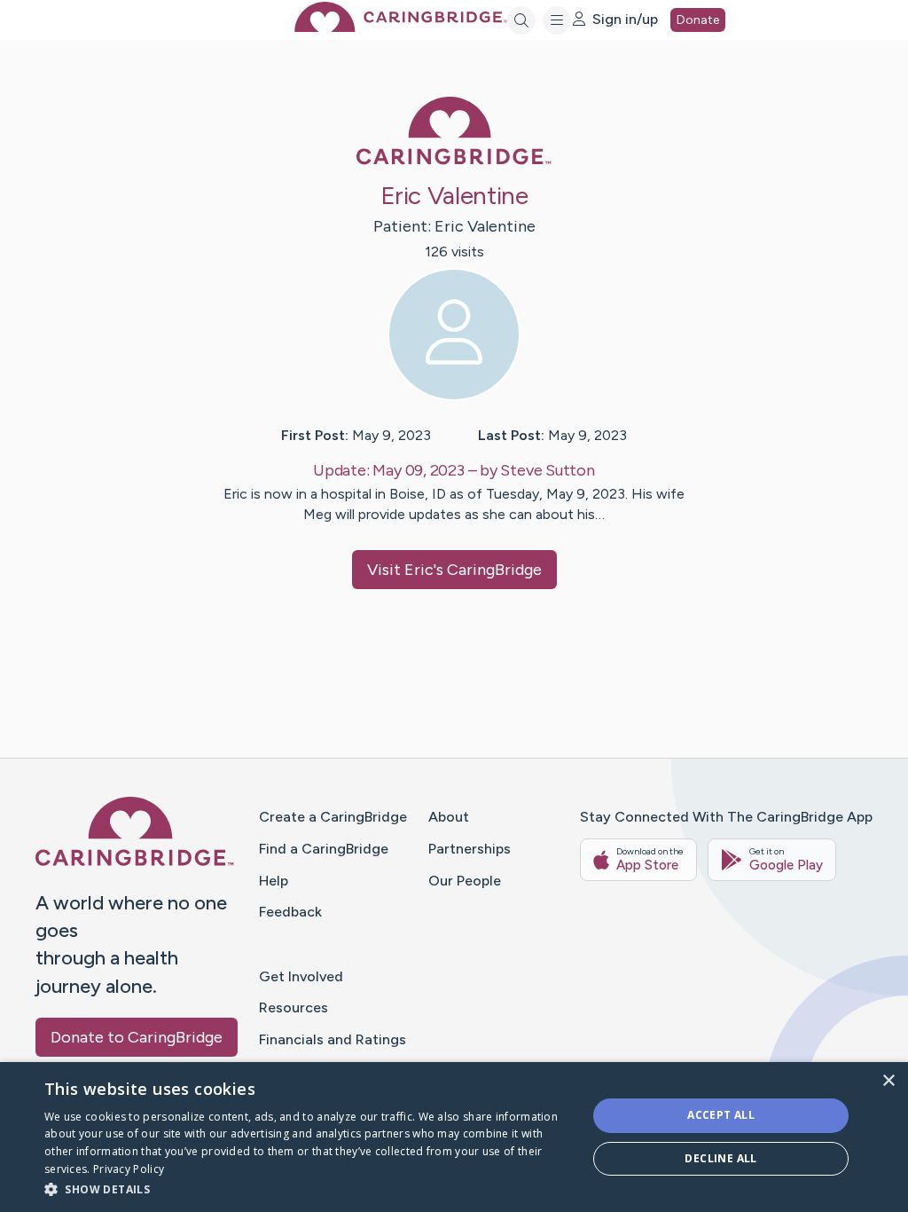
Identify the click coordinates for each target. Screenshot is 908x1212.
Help (273, 880)
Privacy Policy (128, 1169)
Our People (464, 880)
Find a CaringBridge (323, 848)
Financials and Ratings (332, 1039)
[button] (307, 1188)
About (448, 816)
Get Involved (301, 976)
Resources (293, 1007)
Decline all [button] (720, 1158)
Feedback (290, 911)
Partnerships (469, 848)
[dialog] (454, 1137)
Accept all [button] (721, 1114)
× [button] (888, 1081)
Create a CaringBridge (333, 816)
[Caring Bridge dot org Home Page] (400, 27)
